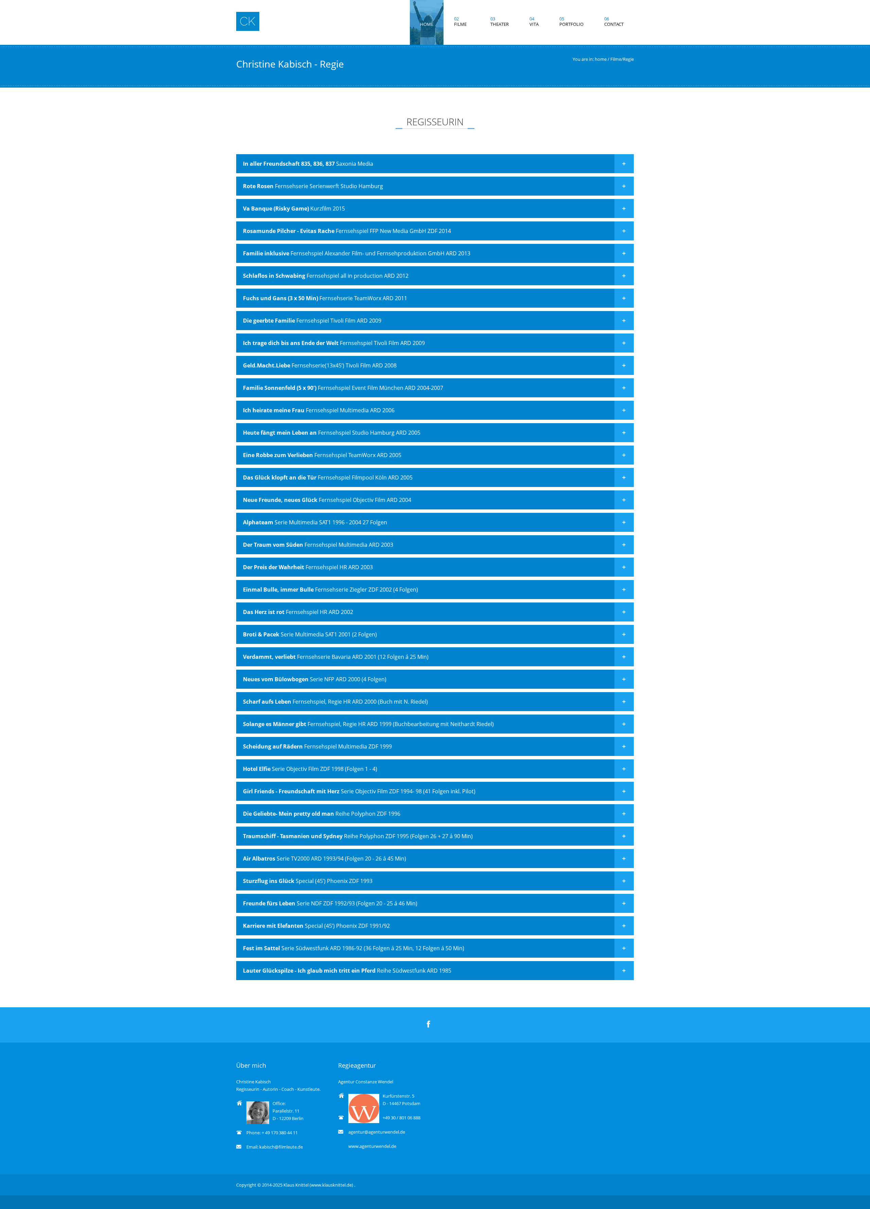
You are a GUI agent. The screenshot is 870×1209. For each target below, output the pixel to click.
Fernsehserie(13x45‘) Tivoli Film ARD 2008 (320, 365)
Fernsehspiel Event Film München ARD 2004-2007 (343, 388)
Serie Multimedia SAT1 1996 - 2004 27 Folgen (315, 522)
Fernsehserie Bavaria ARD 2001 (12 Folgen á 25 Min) (336, 657)
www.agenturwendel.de (372, 1146)
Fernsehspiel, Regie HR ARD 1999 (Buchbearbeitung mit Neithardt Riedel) (368, 724)
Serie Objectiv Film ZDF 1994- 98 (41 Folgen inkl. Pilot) (359, 791)
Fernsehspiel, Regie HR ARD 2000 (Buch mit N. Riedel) (335, 701)
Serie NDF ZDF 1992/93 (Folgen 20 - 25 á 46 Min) (330, 903)
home (601, 59)
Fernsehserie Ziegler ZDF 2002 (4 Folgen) (330, 589)
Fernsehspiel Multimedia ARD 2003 (318, 544)
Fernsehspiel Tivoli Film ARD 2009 (312, 320)
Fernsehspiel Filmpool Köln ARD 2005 (328, 477)
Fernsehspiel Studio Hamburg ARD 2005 (331, 432)
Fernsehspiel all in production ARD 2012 (325, 275)
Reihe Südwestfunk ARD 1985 (347, 970)
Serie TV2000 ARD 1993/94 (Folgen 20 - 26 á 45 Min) (324, 858)
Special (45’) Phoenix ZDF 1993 (307, 881)
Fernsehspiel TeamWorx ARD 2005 (322, 455)
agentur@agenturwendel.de (376, 1132)
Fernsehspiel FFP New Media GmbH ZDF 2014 (347, 231)
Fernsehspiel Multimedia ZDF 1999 (317, 746)
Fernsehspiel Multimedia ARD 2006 (319, 410)
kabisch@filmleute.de (281, 1147)
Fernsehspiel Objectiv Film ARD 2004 (327, 500)
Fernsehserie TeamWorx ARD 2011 (325, 298)
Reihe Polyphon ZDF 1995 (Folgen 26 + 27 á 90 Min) (358, 836)
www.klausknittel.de (331, 1185)
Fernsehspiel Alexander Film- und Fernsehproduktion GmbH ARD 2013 (356, 253)
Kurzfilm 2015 (294, 208)
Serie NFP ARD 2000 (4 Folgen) (314, 679)
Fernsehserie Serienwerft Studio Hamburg (313, 186)
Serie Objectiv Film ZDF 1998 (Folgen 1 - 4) (310, 769)
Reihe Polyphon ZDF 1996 (321, 813)
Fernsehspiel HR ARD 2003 (308, 567)
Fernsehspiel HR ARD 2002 (298, 612)
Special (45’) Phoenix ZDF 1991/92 (316, 926)
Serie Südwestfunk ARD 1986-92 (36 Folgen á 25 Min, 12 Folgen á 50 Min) (353, 948)
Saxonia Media (308, 163)
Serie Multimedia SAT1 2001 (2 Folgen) (310, 634)
